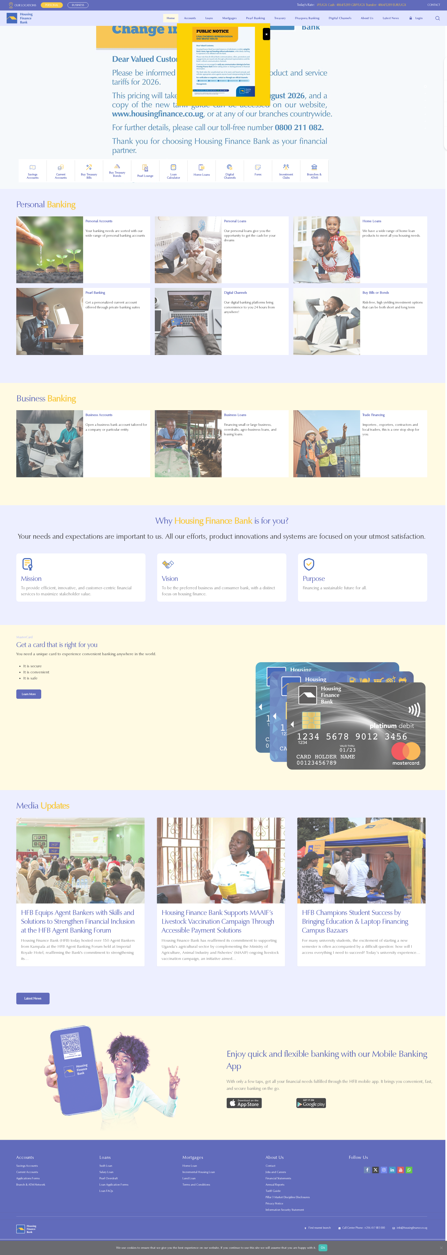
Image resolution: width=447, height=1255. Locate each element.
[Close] (266, 34)
